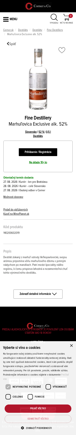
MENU (13, 19)
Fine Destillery (55, 30)
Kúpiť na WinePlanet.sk (16, 213)
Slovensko (31, 131)
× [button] (71, 345)
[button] (38, 428)
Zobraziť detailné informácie (35, 293)
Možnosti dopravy (13, 196)
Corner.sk (8, 30)
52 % (42, 131)
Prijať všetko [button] (38, 408)
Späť (12, 44)
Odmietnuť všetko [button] (38, 419)
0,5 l (48, 131)
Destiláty (23, 30)
